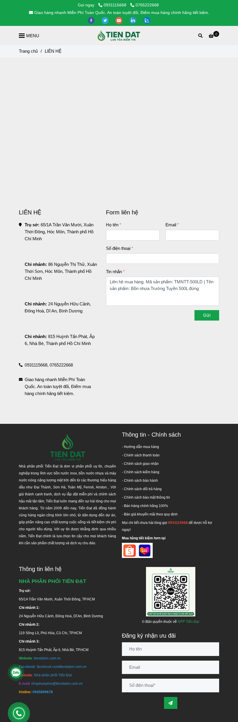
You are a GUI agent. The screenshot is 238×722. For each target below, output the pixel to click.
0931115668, (36, 364)
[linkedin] (133, 20)
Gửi (206, 315)
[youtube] (120, 20)
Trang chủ (28, 51)
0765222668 (147, 5)
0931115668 (115, 5)
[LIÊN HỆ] (119, 35)
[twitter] (106, 20)
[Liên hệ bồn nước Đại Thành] (170, 591)
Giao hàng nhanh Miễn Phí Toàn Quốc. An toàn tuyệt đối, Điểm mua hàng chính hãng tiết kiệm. (121, 12)
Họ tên (112, 224)
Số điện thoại (118, 248)
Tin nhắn (114, 271)
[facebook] (92, 20)
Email (170, 224)
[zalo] (146, 20)
